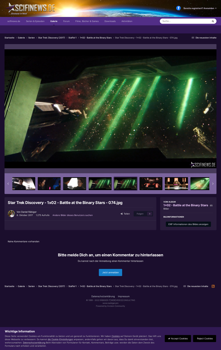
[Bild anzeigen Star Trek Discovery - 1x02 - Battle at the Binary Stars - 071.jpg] (49, 183)
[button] (8, 183)
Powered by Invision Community (110, 306)
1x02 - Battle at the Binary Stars (185, 205)
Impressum (124, 296)
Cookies (116, 336)
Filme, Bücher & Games (87, 21)
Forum (66, 21)
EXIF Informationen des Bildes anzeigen (188, 224)
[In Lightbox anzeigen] (110, 108)
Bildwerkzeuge (202, 167)
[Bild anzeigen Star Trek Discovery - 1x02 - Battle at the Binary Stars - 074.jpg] (125, 183)
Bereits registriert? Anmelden (199, 8)
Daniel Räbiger (29, 211)
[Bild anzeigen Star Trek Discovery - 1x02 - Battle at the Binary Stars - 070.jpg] (23, 183)
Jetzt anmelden (110, 272)
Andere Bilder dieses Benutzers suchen (73, 215)
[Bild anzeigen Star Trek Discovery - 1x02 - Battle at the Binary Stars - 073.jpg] (100, 183)
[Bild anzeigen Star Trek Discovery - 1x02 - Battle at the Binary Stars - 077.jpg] (201, 183)
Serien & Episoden (35, 21)
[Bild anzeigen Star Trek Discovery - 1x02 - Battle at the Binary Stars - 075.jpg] (150, 183)
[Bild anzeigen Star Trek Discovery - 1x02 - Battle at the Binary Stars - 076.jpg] (176, 183)
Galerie (53, 21)
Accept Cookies (179, 338)
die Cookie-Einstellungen (60, 339)
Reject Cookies (204, 338)
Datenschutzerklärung (103, 296)
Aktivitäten (127, 21)
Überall (202, 21)
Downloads (110, 21)
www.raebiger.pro (110, 303)
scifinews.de (13, 21)
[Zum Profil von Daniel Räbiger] (11, 213)
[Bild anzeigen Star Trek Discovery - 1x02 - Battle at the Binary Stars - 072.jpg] (74, 183)
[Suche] (212, 21)
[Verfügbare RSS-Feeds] (213, 286)
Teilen (126, 213)
